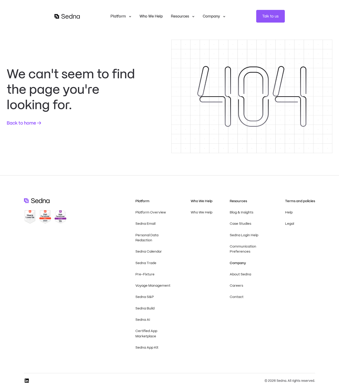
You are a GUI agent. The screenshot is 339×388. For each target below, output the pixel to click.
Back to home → (24, 123)
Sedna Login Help (244, 235)
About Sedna (240, 274)
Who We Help (151, 16)
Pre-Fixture (145, 274)
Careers (236, 285)
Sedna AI (142, 319)
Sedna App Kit (146, 347)
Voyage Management (152, 285)
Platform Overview (150, 212)
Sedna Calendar (148, 251)
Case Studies (240, 223)
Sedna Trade (145, 263)
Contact (237, 297)
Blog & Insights (241, 212)
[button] (120, 16)
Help (289, 212)
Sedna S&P (144, 297)
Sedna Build (145, 308)
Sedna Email (145, 223)
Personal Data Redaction (146, 238)
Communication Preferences (243, 249)
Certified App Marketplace (146, 333)
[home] (67, 16)
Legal (289, 223)
